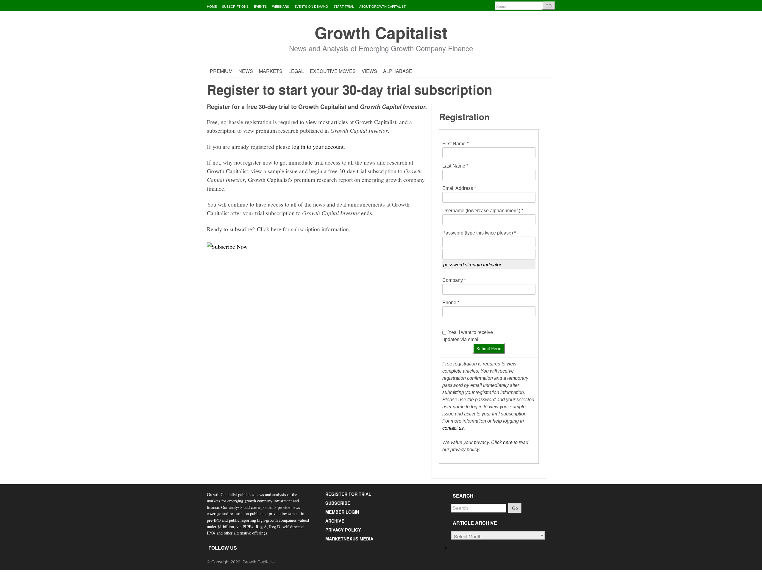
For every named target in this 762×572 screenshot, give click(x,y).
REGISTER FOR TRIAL (348, 494)
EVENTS (260, 6)
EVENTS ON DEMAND (311, 6)
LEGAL (296, 71)
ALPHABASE (397, 71)
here (508, 442)
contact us (453, 428)
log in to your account (317, 146)
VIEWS (369, 71)
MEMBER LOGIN (342, 512)
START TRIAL (343, 6)
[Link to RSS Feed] (446, 547)
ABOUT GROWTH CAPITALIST (382, 6)
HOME (212, 6)
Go (515, 508)
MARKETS (270, 71)
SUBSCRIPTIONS (235, 6)
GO (549, 6)
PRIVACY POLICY (343, 530)
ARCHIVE (334, 521)
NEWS (245, 71)
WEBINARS (280, 6)
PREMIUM (221, 71)
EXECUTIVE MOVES (333, 71)
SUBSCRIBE (337, 503)
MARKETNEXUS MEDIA (349, 539)
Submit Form (489, 348)
